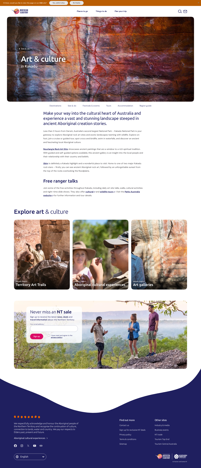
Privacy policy (125, 434)
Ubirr (45, 163)
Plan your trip (121, 11)
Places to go (82, 11)
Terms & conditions (127, 439)
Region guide (145, 105)
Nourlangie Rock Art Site (55, 149)
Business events (162, 430)
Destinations (55, 105)
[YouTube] (34, 445)
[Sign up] (185, 11)
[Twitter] (28, 445)
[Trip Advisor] (41, 445)
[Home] (20, 11)
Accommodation (125, 105)
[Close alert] (198, 2)
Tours (108, 105)
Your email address (37, 324)
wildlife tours (106, 191)
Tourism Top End (162, 439)
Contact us (124, 425)
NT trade (158, 434)
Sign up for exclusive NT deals (132, 430)
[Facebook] (15, 445)
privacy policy (56, 337)
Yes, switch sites (59, 3)
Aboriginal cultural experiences (30, 438)
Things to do (101, 11)
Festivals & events (91, 105)
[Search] (180, 11)
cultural (89, 191)
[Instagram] (21, 445)
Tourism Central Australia (166, 444)
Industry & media (162, 425)
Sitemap (123, 444)
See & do (72, 105)
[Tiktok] (47, 445)
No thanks (76, 3)
